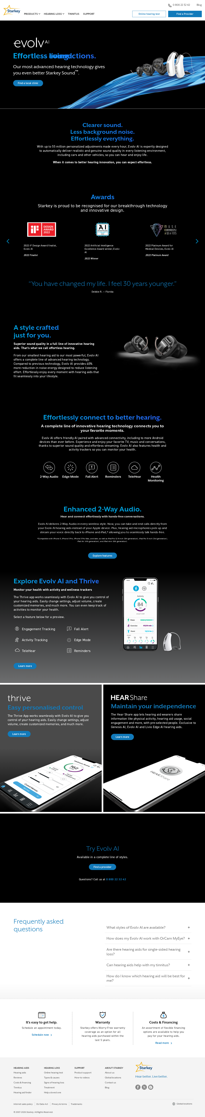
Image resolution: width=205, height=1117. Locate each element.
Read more (162, 1043)
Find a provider (103, 867)
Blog (199, 4)
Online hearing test (149, 14)
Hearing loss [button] (53, 14)
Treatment (49, 1087)
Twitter (144, 1087)
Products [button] (31, 14)
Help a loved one (52, 1092)
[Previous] (9, 241)
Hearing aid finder (23, 1092)
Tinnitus (73, 14)
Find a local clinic (28, 83)
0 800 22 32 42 (181, 4)
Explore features (102, 555)
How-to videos (82, 1077)
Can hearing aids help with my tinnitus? (138, 965)
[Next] (196, 241)
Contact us (110, 1082)
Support (88, 14)
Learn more (25, 666)
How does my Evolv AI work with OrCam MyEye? (146, 938)
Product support (82, 1072)
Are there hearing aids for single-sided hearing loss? (143, 951)
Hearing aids (20, 1072)
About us (109, 1072)
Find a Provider (184, 14)
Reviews (18, 1077)
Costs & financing (22, 1082)
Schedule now (41, 1034)
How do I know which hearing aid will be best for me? (146, 978)
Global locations (113, 1077)
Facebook (137, 1087)
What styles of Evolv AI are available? (136, 927)
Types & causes (51, 1077)
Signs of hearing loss (54, 1082)
